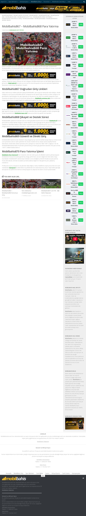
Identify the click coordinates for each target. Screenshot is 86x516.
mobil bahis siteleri (21, 15)
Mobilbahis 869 (10, 17)
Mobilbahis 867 (44, 15)
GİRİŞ (81, 24)
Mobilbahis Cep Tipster (16, 30)
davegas (11, 167)
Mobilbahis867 (7, 15)
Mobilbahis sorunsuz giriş (42, 98)
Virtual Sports (56, 473)
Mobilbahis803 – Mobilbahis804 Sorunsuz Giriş (10, 193)
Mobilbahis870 (51, 18)
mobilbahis (33, 15)
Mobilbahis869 (40, 18)
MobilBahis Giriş (36, 2)
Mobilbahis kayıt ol (20, 113)
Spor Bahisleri (13, 2)
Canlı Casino (66, 473)
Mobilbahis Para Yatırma (9, 155)
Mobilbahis (52, 120)
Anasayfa (8, 473)
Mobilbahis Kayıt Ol (24, 17)
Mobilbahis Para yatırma (42, 17)
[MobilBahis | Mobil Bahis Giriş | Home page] (14, 7)
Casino (47, 473)
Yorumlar (46, 2)
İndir (69, 2)
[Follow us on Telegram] (83, 478)
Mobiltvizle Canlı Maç (58, 2)
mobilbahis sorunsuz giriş (12, 18)
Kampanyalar (24, 2)
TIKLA (81, 37)
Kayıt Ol (3, 2)
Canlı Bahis (39, 473)
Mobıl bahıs (6, 20)
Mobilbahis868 (28, 18)
